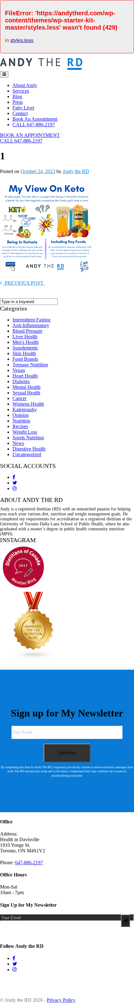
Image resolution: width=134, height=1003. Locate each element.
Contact (20, 113)
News (18, 443)
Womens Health (28, 404)
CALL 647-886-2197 (33, 124)
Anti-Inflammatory (30, 325)
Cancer (19, 398)
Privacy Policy (61, 1000)
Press (17, 102)
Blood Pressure (27, 331)
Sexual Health (26, 392)
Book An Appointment (34, 119)
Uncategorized (26, 454)
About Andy (24, 85)
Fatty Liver (23, 107)
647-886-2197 (29, 862)
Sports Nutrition (28, 437)
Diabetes (21, 381)
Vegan (18, 370)
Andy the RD (75, 171)
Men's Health (25, 342)
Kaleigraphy (24, 409)
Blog (17, 96)
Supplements (25, 347)
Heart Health (25, 376)
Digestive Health (28, 448)
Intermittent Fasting (31, 319)
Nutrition (21, 420)
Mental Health (26, 387)
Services (20, 91)
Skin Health (24, 353)
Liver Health (24, 336)
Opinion (20, 415)
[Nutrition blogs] (33, 657)
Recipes (20, 426)
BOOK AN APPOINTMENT (30, 135)
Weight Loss (24, 432)
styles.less (21, 40)
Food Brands (25, 359)
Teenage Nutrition (30, 364)
